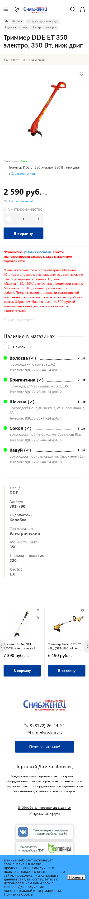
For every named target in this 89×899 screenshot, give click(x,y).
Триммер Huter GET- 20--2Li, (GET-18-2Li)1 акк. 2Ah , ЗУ (65, 646)
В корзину (23, 233)
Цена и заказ (35, 60)
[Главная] (6, 21)
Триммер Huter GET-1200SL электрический (19, 646)
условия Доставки (37, 252)
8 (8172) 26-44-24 (47, 725)
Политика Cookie (18, 894)
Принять (76, 877)
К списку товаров (21, 319)
